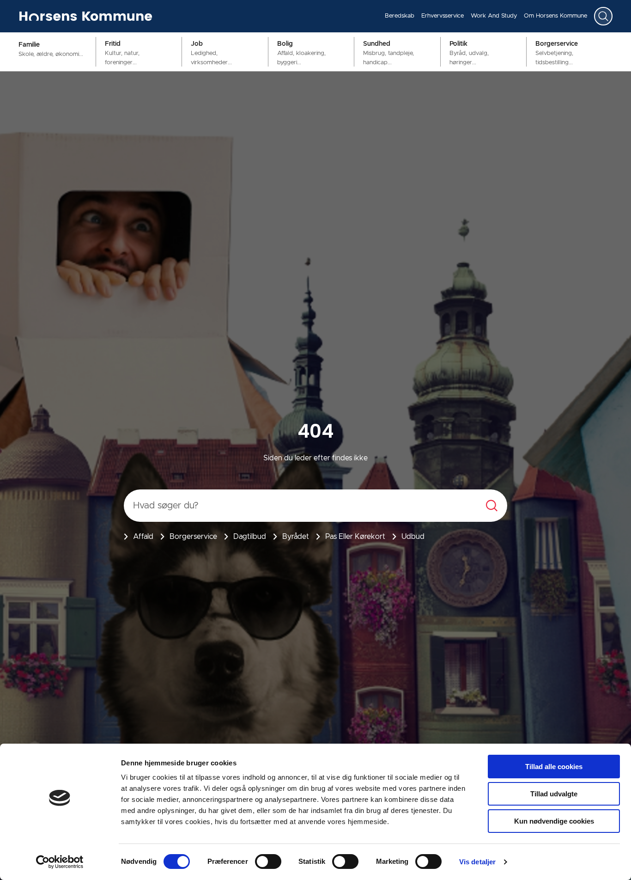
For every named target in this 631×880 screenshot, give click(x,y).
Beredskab (399, 16)
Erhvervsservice (442, 16)
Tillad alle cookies (553, 766)
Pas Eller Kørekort (355, 536)
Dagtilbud (249, 536)
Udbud (413, 536)
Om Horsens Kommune (555, 16)
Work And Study (494, 16)
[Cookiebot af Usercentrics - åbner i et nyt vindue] (59, 862)
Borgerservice (193, 536)
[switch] (268, 861)
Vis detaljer (477, 862)
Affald (143, 536)
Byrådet (295, 536)
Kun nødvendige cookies (554, 821)
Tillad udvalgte (553, 794)
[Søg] (603, 16)
